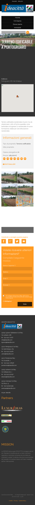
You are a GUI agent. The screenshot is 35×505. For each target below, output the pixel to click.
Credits (11, 500)
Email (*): (5, 278)
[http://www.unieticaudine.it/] (5, 429)
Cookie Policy (22, 500)
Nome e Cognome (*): (9, 265)
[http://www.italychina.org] (6, 421)
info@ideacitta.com (6, 340)
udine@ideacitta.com (7, 354)
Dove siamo (17, 24)
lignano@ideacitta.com (8, 342)
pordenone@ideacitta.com (9, 365)
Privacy (16, 500)
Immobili (17, 28)
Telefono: (5, 272)
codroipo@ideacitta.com (8, 388)
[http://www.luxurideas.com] (11, 408)
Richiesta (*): (6, 285)
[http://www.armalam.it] (6, 415)
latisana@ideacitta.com (8, 377)
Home (17, 17)
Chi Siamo (17, 21)
